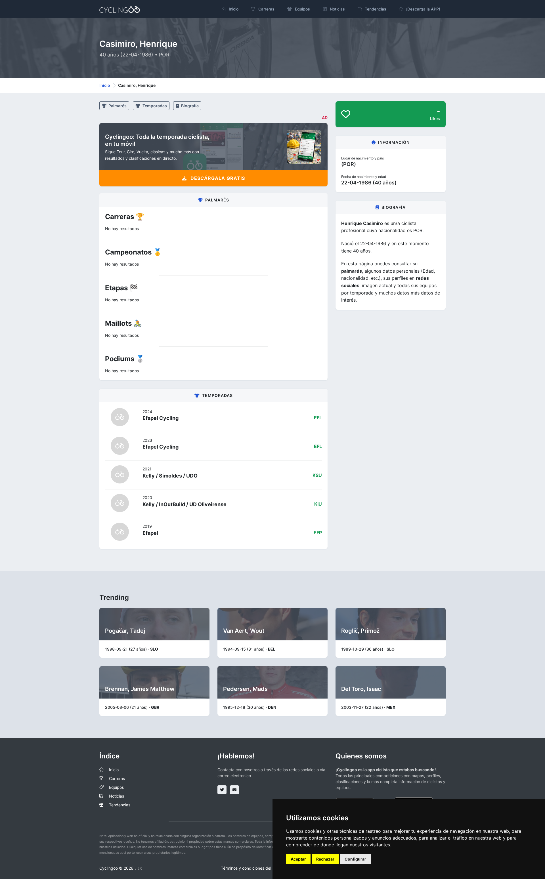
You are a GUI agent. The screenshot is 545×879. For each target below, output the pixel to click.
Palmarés (117, 105)
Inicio (104, 85)
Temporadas (154, 105)
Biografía (189, 105)
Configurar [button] (355, 859)
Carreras (117, 778)
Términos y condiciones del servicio (253, 868)
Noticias (116, 796)
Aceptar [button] (298, 859)
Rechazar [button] (325, 859)
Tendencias (119, 804)
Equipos (116, 787)
